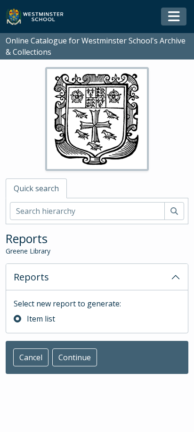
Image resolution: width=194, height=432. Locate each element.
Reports (31, 277)
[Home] (39, 17)
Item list (41, 318)
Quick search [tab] (36, 188)
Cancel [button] (30, 357)
